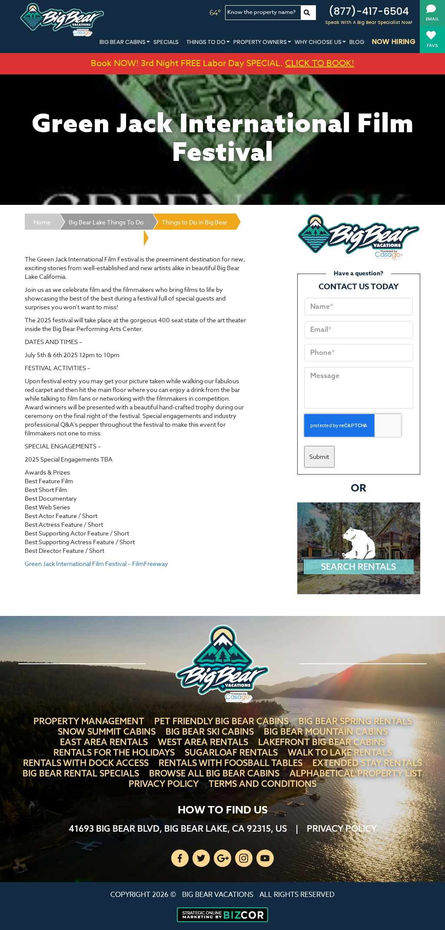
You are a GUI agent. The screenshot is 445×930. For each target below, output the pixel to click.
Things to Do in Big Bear (194, 222)
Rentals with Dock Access (86, 762)
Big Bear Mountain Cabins (326, 731)
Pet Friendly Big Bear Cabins (221, 721)
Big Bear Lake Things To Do (106, 222)
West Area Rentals (203, 741)
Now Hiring (393, 42)
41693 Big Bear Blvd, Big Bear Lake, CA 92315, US (178, 828)
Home (42, 222)
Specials (166, 42)
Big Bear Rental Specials (81, 773)
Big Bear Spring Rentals (355, 721)
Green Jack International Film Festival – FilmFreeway (96, 563)
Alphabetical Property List (355, 773)
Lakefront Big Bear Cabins (321, 741)
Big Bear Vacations (217, 895)
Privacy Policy (164, 783)
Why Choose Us (318, 42)
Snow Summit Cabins (107, 731)
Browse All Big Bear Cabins (214, 773)
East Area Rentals (104, 741)
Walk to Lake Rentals (340, 752)
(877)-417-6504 (369, 11)
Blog (356, 42)
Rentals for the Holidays (114, 752)
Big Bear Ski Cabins (210, 731)
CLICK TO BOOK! (319, 63)
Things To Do (206, 42)
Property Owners (260, 42)
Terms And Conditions (262, 783)
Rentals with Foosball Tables (230, 762)
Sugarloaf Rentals (231, 752)
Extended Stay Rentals (367, 762)
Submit (319, 456)
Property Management (88, 721)
